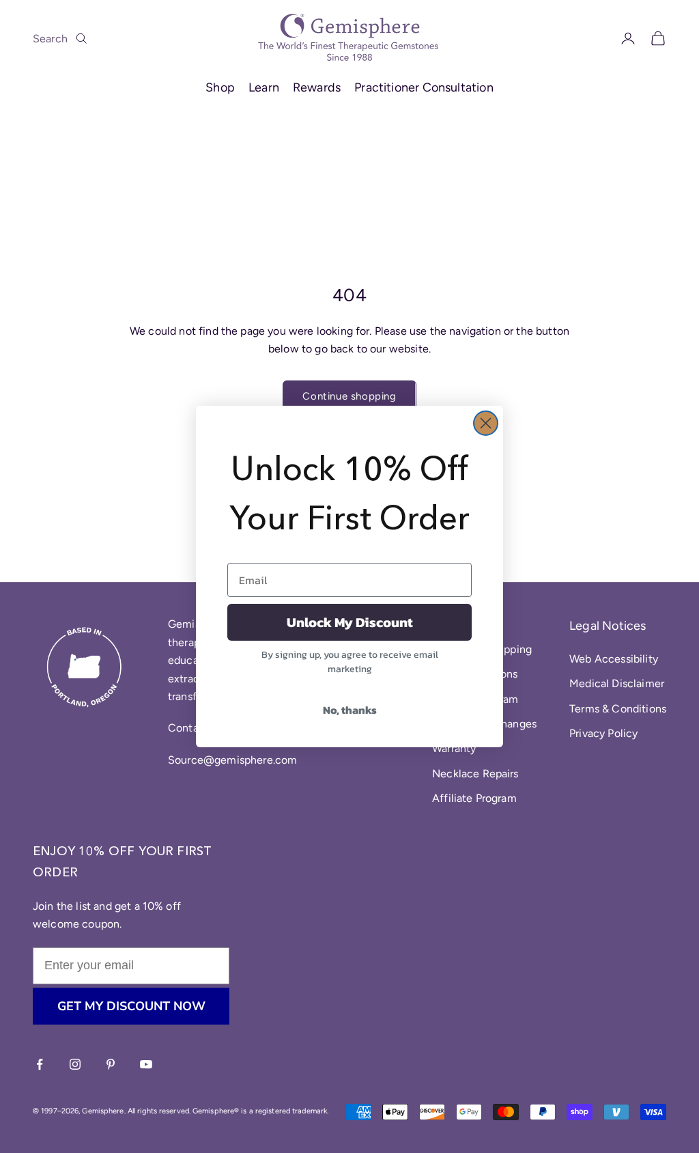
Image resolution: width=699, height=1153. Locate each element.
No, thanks (350, 709)
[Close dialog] (486, 423)
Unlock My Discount (350, 622)
